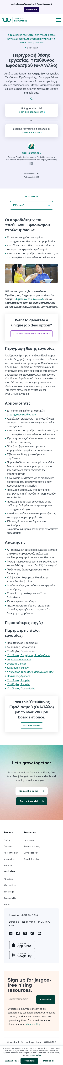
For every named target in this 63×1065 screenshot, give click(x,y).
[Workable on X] (32, 934)
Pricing (7, 840)
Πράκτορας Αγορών (18, 676)
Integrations (10, 859)
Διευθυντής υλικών (18, 667)
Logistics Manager (17, 663)
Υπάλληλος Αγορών (18, 684)
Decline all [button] (48, 1060)
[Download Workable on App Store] (22, 945)
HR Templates (26, 35)
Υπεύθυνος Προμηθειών (21, 688)
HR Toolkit (12, 35)
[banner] (31, 327)
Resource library (32, 846)
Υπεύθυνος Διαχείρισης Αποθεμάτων (28, 655)
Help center (29, 840)
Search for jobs (31, 859)
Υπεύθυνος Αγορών (18, 680)
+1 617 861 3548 (29, 915)
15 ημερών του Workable (29, 299)
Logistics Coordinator (19, 659)
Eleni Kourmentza (31, 153)
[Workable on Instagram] (39, 934)
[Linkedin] (31, 163)
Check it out (31, 10)
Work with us (10, 885)
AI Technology (11, 852)
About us (8, 879)
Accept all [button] (29, 1060)
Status (7, 904)
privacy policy (32, 1024)
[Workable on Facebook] (18, 934)
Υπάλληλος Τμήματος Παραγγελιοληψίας (30, 672)
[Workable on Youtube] (25, 934)
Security (8, 865)
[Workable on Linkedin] (11, 934)
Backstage (9, 891)
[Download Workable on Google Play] (22, 955)
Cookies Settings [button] (12, 1061)
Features (8, 846)
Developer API (31, 852)
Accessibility (10, 898)
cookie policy (35, 1055)
